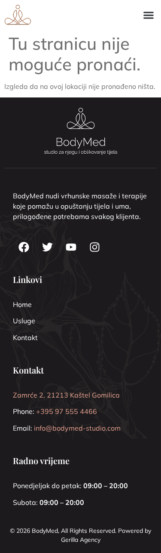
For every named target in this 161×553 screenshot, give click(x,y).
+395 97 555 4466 (66, 411)
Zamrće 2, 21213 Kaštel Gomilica (66, 395)
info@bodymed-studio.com (77, 428)
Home (22, 304)
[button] (148, 14)
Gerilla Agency (80, 540)
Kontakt (25, 337)
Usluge (24, 320)
